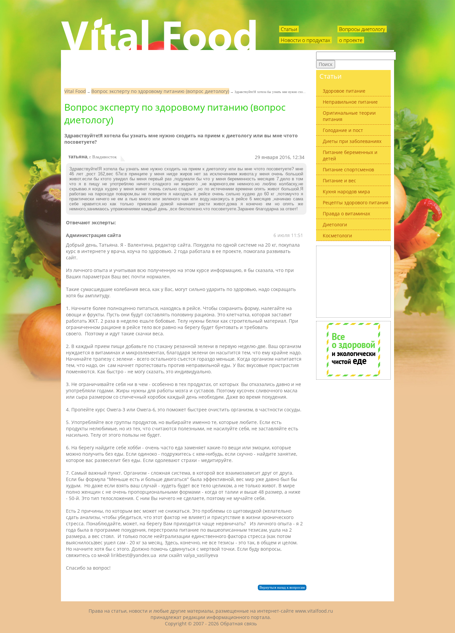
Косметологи (337, 235)
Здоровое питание (344, 91)
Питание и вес (339, 180)
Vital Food (75, 91)
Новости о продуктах (305, 40)
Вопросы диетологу (362, 29)
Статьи (289, 29)
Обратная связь (238, 623)
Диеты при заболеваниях (352, 141)
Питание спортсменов (348, 169)
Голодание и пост (343, 130)
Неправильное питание (350, 102)
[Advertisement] (353, 281)
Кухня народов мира (346, 191)
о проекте (350, 40)
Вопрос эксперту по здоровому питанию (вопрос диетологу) (160, 91)
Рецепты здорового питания (355, 202)
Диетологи (335, 224)
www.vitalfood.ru (314, 611)
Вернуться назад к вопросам (282, 587)
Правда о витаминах (346, 213)
